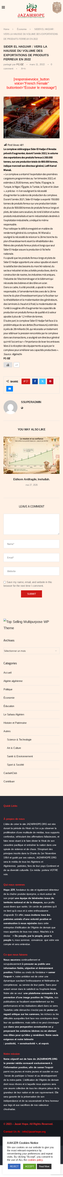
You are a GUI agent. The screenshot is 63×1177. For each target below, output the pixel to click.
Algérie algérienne (13, 681)
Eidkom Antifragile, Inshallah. (31, 479)
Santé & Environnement (20, 756)
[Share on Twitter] (42, 381)
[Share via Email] (9, 389)
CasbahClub (10, 773)
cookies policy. (35, 1159)
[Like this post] (27, 381)
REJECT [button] (14, 1166)
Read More (44, 1166)
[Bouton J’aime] (8, 364)
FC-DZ (20, 64)
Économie (21, 29)
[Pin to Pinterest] (50, 381)
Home (6, 29)
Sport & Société (15, 764)
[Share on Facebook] (35, 381)
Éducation (9, 706)
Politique (8, 689)
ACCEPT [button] (29, 1166)
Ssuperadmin (31, 402)
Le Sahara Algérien (14, 714)
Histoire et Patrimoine (15, 722)
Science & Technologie (19, 739)
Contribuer (9, 781)
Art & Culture (14, 748)
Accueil (7, 672)
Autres (7, 731)
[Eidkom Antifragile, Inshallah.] (31, 455)
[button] (6, 464)
